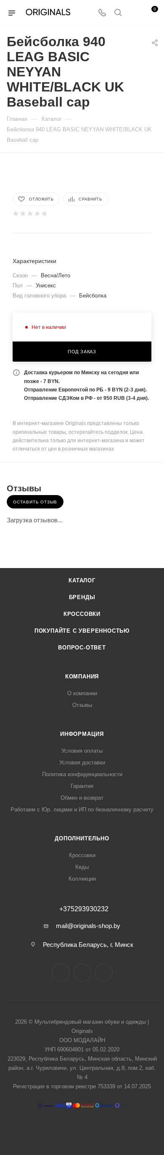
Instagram (61, 973)
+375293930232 (83, 909)
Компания (82, 676)
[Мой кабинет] (134, 13)
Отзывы (82, 705)
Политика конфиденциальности (82, 774)
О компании (82, 693)
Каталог (82, 580)
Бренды (82, 597)
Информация (82, 734)
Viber (104, 973)
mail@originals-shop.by (88, 925)
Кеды (82, 867)
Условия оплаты (82, 751)
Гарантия (82, 786)
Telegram (82, 973)
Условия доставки (82, 762)
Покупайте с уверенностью (82, 631)
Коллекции (82, 879)
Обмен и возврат (82, 798)
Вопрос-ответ (82, 647)
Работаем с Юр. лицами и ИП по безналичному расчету (82, 809)
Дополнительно (82, 838)
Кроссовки (82, 614)
